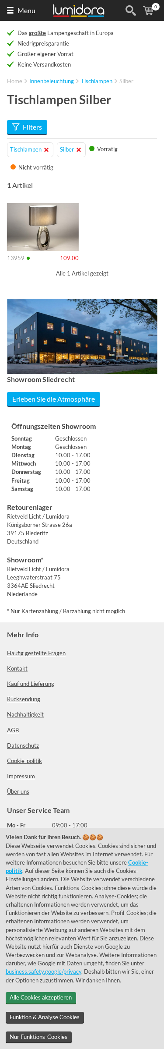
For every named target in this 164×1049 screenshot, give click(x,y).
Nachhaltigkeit (25, 714)
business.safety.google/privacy (43, 971)
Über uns (18, 791)
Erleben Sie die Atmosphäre (53, 399)
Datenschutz (23, 745)
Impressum (21, 776)
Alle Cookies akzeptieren (41, 997)
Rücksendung (23, 699)
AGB (13, 730)
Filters (32, 127)
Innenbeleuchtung (51, 81)
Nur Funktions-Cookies (38, 1036)
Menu (26, 10)
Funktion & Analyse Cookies (45, 1017)
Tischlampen (96, 81)
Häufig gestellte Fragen (36, 653)
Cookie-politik (24, 760)
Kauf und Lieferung (30, 683)
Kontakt (17, 668)
